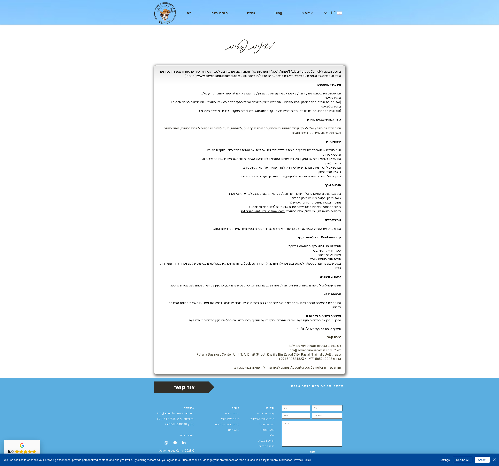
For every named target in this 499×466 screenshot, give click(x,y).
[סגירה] (494, 460)
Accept (482, 460)
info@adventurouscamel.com (263, 211)
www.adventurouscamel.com (218, 76)
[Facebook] (175, 443)
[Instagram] (166, 443)
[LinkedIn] (184, 443)
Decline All (462, 460)
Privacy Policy (302, 460)
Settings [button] (445, 460)
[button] (219, 13)
